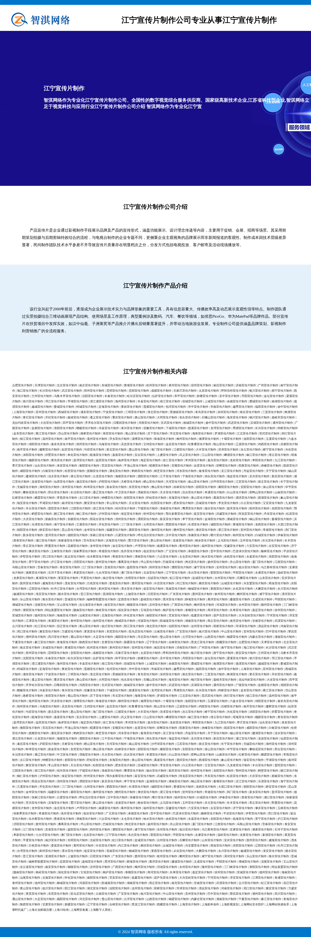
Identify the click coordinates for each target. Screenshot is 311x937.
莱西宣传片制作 (220, 588)
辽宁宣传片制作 (156, 642)
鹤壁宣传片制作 (42, 513)
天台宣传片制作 (139, 503)
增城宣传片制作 (22, 604)
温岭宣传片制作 (287, 572)
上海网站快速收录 (277, 904)
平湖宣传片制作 (49, 503)
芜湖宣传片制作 (113, 594)
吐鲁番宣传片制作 (199, 444)
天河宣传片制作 (176, 481)
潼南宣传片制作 (285, 637)
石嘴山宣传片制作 (213, 417)
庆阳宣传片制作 (243, 845)
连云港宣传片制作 (91, 604)
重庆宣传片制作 (122, 417)
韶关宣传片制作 (237, 508)
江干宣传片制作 (170, 476)
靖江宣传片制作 (170, 401)
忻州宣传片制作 (153, 513)
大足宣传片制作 (103, 637)
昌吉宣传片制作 (192, 492)
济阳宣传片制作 (83, 562)
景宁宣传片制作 (39, 562)
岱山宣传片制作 (68, 433)
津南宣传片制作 (145, 556)
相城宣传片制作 (193, 422)
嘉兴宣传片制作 (217, 460)
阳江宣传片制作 (134, 626)
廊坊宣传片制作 (209, 583)
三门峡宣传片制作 (235, 867)
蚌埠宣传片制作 (94, 487)
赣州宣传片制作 (183, 530)
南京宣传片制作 (89, 385)
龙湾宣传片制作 (220, 428)
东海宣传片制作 (179, 497)
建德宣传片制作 (240, 599)
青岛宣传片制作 (205, 412)
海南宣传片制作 (67, 615)
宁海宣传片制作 (192, 476)
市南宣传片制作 (220, 406)
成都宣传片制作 (161, 390)
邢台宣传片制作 (58, 492)
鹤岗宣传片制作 (142, 471)
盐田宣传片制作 (106, 460)
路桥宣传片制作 (90, 433)
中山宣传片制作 (231, 631)
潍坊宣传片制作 (206, 530)
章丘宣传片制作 (33, 546)
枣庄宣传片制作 (22, 465)
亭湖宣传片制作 (78, 401)
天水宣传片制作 (170, 492)
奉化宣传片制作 (78, 455)
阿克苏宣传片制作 (250, 513)
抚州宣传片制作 (30, 583)
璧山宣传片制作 (170, 637)
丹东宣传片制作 (274, 513)
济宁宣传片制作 (243, 808)
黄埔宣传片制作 (134, 385)
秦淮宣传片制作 (209, 471)
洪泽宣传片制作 (228, 449)
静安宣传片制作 (49, 530)
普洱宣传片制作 (55, 535)
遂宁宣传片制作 (204, 567)
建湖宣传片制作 (36, 476)
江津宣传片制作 (36, 620)
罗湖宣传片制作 (225, 433)
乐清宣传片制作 (42, 524)
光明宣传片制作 (135, 578)
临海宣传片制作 (243, 818)
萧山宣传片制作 (160, 540)
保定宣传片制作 (131, 513)
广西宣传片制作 (182, 604)
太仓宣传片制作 (189, 556)
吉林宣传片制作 (179, 642)
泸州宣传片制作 (109, 513)
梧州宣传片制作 (259, 508)
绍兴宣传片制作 (125, 508)
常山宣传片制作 (116, 503)
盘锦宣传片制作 (150, 599)
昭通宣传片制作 (159, 465)
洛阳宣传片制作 (253, 439)
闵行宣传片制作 (234, 695)
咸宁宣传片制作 (269, 594)
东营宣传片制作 (139, 487)
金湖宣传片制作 (215, 519)
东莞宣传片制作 (116, 631)
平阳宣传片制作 (243, 572)
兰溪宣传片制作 (86, 524)
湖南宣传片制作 (195, 620)
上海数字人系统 (100, 909)
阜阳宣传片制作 (262, 460)
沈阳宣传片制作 (92, 396)
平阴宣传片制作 (285, 599)
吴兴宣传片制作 (259, 476)
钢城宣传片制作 (198, 588)
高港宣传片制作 (223, 497)
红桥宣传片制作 (22, 497)
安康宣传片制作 (240, 829)
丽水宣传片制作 (68, 594)
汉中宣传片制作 (176, 535)
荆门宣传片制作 (237, 792)
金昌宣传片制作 (176, 444)
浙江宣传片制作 (103, 508)
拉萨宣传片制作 (162, 396)
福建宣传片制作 (116, 530)
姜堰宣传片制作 (282, 519)
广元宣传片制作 (176, 551)
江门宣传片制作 (92, 567)
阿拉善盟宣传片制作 (58, 610)
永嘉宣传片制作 (256, 556)
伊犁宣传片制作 (30, 556)
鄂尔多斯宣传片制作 (179, 513)
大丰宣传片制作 (206, 449)
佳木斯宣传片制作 (98, 556)
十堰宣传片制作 (231, 439)
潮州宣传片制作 (36, 637)
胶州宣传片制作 (106, 562)
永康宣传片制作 (265, 572)
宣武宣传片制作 (269, 433)
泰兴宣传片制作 (131, 428)
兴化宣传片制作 (237, 711)
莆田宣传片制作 (139, 530)
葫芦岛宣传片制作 (225, 615)
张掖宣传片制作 (198, 535)
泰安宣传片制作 (70, 567)
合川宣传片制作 (22, 626)
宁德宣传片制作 (148, 508)
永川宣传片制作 (287, 588)
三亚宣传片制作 (272, 412)
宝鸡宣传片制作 (153, 444)
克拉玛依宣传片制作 (25, 422)
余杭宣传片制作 (234, 556)
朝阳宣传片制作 (27, 530)
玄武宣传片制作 (171, 422)
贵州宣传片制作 (253, 631)
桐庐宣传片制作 (173, 610)
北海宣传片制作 (112, 615)
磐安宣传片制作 (94, 503)
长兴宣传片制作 (265, 428)
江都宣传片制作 (183, 449)
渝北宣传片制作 (122, 546)
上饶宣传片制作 (135, 594)
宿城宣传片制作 (192, 401)
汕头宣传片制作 (45, 465)
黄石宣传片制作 (33, 417)
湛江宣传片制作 (228, 530)
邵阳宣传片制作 (206, 487)
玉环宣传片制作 (250, 540)
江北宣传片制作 (247, 433)
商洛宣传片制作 (279, 583)
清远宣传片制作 (268, 626)
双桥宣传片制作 (223, 626)
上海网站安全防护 (252, 904)
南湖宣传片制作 (282, 401)
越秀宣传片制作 (243, 406)
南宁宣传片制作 (231, 647)
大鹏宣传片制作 (265, 588)
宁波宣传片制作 (113, 412)
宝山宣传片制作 (67, 604)
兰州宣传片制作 (42, 396)
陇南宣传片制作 (83, 610)
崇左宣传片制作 (250, 412)
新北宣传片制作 (116, 449)
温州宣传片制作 (52, 439)
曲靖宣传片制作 (78, 417)
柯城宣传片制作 (86, 406)
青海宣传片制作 (67, 642)
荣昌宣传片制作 (240, 893)
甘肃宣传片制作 (112, 642)
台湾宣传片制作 (86, 588)
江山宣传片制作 (212, 455)
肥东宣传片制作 (183, 503)
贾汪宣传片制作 (138, 540)
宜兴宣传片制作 (93, 540)
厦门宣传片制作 (262, 562)
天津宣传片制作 (45, 385)
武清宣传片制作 (285, 620)
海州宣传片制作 (125, 401)
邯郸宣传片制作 (226, 465)
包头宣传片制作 (189, 417)
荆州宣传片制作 (159, 567)
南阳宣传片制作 (156, 615)
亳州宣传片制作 (97, 439)
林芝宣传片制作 (164, 471)
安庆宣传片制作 (234, 840)
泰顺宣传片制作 (195, 610)
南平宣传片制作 (75, 439)
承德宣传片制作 (198, 551)
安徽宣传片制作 (234, 546)
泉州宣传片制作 (179, 385)
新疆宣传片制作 (134, 642)
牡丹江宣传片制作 (62, 588)
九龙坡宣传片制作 (238, 765)
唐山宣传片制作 (145, 417)
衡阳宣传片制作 (89, 465)
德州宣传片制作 (45, 615)
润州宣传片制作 (125, 519)
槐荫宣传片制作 (39, 460)
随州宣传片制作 (271, 604)
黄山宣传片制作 (89, 626)
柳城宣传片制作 (125, 620)
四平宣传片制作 (73, 422)
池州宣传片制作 (103, 620)
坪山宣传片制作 (150, 562)
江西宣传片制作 (285, 562)
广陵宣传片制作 (246, 685)
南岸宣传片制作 (128, 460)
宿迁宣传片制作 (67, 626)
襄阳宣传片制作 (228, 487)
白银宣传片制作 (52, 471)
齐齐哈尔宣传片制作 (98, 422)
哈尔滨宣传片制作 (138, 396)
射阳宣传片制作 (134, 497)
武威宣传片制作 (226, 513)
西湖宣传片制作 (268, 497)
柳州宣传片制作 (186, 439)
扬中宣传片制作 (216, 422)
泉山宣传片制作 (201, 497)
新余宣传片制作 (116, 487)
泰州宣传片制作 (80, 620)
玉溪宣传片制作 (276, 439)
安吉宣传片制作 (145, 455)
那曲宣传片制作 (55, 519)
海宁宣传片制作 (64, 524)
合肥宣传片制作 (22, 385)
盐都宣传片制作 (42, 428)
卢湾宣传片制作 (145, 546)
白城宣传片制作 (265, 535)
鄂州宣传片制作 (246, 770)
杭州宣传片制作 (156, 385)
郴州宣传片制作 (247, 594)
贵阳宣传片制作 (139, 390)
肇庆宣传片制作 (39, 551)
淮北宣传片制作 (157, 412)
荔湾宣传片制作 (83, 460)
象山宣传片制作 (231, 760)
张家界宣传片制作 (85, 551)
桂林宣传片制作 (183, 487)
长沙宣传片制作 (49, 390)
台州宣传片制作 (225, 578)
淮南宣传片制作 (170, 508)
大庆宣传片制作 (33, 519)
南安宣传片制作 (114, 604)
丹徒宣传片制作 (253, 471)
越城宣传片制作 (42, 406)
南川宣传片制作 (209, 631)
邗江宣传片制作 (55, 401)
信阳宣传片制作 (179, 626)
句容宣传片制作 (94, 449)
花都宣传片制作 (78, 546)
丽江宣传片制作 (64, 513)
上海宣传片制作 (23, 412)
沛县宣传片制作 (109, 428)
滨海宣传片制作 (116, 540)
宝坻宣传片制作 (150, 610)
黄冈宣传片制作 (142, 583)
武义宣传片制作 (189, 455)
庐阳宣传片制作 (109, 481)
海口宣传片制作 (27, 390)
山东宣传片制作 (269, 578)
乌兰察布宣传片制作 (274, 567)
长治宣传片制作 (80, 492)
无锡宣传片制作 (27, 487)
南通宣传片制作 (167, 546)
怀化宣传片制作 (134, 615)
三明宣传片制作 (135, 412)
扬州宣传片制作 (217, 562)
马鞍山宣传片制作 (23, 567)
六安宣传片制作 (256, 546)
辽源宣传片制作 (246, 444)
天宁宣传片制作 (276, 471)
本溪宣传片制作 (215, 492)
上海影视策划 (230, 904)
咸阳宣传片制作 (30, 471)
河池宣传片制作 (226, 604)
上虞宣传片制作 (167, 455)
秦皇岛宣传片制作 (62, 444)
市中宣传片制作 (198, 406)
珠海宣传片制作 (164, 439)
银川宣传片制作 (259, 390)
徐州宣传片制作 (285, 610)
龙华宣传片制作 (100, 546)
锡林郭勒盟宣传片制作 (101, 599)
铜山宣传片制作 (259, 519)
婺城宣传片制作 (64, 406)
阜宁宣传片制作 (192, 519)
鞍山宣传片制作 (223, 444)
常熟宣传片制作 (67, 497)
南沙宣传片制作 (113, 578)
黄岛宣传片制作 (61, 460)
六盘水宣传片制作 (241, 701)
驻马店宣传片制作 (140, 631)
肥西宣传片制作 (176, 524)
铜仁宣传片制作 (86, 513)
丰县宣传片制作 (148, 401)
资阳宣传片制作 (33, 610)
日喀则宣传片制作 (125, 422)
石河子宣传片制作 (59, 572)
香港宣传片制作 (122, 556)
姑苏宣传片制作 (72, 449)
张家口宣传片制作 (101, 535)
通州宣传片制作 (283, 422)
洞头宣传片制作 (215, 476)
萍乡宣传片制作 (119, 439)
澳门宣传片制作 (131, 572)
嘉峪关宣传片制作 (283, 417)
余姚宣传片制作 (237, 401)
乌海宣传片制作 (109, 444)
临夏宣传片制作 (201, 615)
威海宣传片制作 (52, 583)
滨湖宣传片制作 (260, 422)
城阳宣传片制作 (220, 524)
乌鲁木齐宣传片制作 (67, 396)
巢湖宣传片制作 (46, 578)
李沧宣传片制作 (228, 503)
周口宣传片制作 (27, 631)
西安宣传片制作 (246, 653)
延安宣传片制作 (204, 513)
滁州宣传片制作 (161, 530)
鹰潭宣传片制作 (192, 508)
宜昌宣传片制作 (112, 465)
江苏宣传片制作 (246, 481)
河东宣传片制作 (186, 471)
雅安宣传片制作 (49, 631)
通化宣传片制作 (119, 471)
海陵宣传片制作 (125, 476)
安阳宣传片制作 (251, 487)
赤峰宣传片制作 (271, 465)
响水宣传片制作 (212, 556)
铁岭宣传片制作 (106, 610)
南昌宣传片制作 (223, 385)
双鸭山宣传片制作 (261, 492)
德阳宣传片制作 (78, 535)
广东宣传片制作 (180, 594)
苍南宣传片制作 (176, 588)
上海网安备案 (79, 909)
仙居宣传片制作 (64, 481)
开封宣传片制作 (55, 417)
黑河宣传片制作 (173, 599)
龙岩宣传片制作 (240, 460)
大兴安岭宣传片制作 (252, 615)
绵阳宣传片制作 (39, 444)
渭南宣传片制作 (148, 492)
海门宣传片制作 (161, 449)
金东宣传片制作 (23, 433)
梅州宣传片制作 (204, 604)
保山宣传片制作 (273, 487)
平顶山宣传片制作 (135, 465)
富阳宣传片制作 (220, 572)
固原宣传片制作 (234, 728)
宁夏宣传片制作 (22, 642)
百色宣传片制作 (97, 583)
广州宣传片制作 (268, 385)
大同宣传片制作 (167, 417)
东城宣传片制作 (112, 385)
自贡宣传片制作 (204, 465)
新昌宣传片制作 (282, 476)
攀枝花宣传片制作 (34, 492)
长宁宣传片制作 (231, 744)
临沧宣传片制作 (153, 551)
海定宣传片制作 (150, 460)
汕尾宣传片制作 (89, 615)
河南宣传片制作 (231, 888)
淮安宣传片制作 (46, 594)
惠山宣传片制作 (139, 449)
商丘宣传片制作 (217, 620)
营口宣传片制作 (52, 556)
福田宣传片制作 (265, 406)
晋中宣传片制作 (220, 551)
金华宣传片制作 (94, 530)
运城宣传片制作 (231, 583)
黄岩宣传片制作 (131, 406)
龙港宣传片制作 (183, 540)
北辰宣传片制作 (153, 572)
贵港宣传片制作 (114, 567)
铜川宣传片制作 (259, 417)
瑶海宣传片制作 (243, 717)
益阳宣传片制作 (137, 567)
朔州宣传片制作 (86, 444)
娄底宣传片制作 (119, 583)
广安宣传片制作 (186, 631)
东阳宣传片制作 (279, 556)
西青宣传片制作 (23, 540)
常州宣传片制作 (195, 460)
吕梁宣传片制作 (125, 535)
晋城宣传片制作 (75, 599)
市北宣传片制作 (180, 433)
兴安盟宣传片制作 (255, 583)
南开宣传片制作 (27, 449)
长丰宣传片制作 (237, 802)
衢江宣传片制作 (46, 433)
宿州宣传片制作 (201, 385)
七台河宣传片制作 (107, 572)
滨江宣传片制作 (246, 781)
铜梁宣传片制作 (237, 637)
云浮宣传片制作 (192, 637)
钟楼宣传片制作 (112, 497)
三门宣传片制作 (131, 524)
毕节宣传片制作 (237, 749)
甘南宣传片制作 (262, 620)
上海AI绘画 (61, 909)
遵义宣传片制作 (100, 417)
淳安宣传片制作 (240, 877)
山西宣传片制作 (215, 637)
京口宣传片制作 (89, 497)
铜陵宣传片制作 (137, 604)
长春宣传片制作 (114, 396)
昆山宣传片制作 (72, 530)
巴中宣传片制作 (276, 631)
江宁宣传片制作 (176, 572)
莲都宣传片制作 (153, 406)
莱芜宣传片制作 (68, 578)
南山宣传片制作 (198, 481)
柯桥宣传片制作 (287, 428)
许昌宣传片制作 (164, 583)
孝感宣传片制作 (109, 551)
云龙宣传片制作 (103, 476)
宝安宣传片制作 (273, 503)
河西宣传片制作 (148, 422)
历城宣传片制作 (206, 503)
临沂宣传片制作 (112, 626)
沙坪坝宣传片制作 (222, 481)
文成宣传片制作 (262, 599)
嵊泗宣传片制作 (234, 455)
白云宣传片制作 (251, 503)
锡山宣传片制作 (240, 733)
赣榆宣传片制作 (86, 428)
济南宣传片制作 (246, 385)
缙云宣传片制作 (279, 455)
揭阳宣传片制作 (125, 637)
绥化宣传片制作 (128, 610)
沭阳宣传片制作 (33, 455)
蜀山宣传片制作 (135, 433)
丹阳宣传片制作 (252, 396)
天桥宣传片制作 (131, 481)
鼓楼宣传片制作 (207, 396)
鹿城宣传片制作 (259, 401)
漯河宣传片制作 (234, 856)
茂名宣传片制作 (75, 583)
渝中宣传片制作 (287, 406)
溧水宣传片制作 (131, 588)
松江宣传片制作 (45, 626)
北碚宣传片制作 (157, 578)
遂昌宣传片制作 (86, 481)
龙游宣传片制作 (42, 481)
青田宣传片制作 (113, 433)
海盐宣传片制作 (237, 476)
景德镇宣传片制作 (181, 412)
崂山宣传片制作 (153, 481)
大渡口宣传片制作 (230, 786)
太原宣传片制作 (209, 390)
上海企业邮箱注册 (40, 909)
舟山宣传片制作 (240, 562)
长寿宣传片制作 (240, 610)
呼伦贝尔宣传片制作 (151, 535)
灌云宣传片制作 (80, 476)
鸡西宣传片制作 (268, 444)
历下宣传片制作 (157, 433)
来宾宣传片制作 (67, 465)
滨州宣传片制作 (159, 604)
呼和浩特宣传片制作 (234, 390)
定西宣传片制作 (128, 599)
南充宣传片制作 (240, 620)
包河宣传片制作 (176, 406)
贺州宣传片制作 (251, 530)
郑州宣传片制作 (94, 390)
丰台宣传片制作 (36, 508)
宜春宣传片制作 (47, 567)
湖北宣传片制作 (156, 626)
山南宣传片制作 (285, 492)
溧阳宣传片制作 (148, 519)
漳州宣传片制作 (72, 487)
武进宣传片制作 (238, 422)
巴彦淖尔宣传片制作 (246, 551)
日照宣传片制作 (157, 594)
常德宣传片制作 (273, 530)
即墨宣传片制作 (55, 546)
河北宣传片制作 (148, 637)
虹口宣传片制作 (180, 578)
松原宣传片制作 (237, 776)
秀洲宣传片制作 (243, 428)
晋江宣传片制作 (90, 594)
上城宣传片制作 (215, 401)
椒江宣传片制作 (256, 455)
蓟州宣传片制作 (109, 588)
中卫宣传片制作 (125, 492)
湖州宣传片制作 (49, 487)
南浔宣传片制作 (72, 503)
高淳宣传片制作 (217, 599)
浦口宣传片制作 (46, 540)
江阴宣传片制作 (80, 508)
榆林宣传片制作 (271, 551)
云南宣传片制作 (164, 631)
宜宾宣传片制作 (179, 615)
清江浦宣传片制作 (101, 401)
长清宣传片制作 (198, 524)
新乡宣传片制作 (33, 535)
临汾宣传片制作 (249, 567)
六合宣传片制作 (167, 556)
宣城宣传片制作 (22, 615)
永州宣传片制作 (249, 604)
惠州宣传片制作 (202, 594)
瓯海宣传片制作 (100, 455)
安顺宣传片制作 (182, 465)
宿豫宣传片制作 (153, 428)
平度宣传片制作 (90, 578)
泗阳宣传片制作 (148, 476)
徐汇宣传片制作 (173, 460)
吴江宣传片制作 (231, 471)
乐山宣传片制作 (30, 599)
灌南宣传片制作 (237, 519)
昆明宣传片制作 (116, 390)
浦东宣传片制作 (90, 412)
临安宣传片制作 (153, 588)
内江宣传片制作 (186, 583)
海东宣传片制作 (237, 417)
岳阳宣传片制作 (282, 508)
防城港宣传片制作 (171, 620)
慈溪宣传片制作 (198, 428)
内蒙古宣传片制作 (261, 637)
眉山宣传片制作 (80, 637)
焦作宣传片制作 (131, 551)
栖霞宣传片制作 (45, 497)
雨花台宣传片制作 (101, 519)
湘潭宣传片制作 (209, 439)
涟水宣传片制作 (58, 476)
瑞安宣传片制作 (27, 503)
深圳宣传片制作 (227, 412)
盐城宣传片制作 (202, 578)
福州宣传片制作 (212, 546)
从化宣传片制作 (243, 588)
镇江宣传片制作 (30, 439)
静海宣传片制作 (195, 599)
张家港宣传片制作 (69, 540)
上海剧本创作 (210, 904)
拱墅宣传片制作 (55, 455)
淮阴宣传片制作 (64, 428)
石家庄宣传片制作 (185, 390)
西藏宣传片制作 (226, 642)
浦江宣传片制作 (246, 738)
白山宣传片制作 (237, 492)
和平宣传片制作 (184, 396)
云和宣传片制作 (153, 524)
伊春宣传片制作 (287, 535)
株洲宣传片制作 (237, 674)
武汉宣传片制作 (72, 390)
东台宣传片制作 (198, 572)
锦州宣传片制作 (243, 535)
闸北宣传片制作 (195, 562)
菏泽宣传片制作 (246, 626)
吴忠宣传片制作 (131, 444)
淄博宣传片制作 (142, 439)
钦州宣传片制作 (225, 594)
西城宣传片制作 (68, 412)
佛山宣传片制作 (161, 487)
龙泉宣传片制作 (23, 578)
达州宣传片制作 (201, 626)
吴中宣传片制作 (229, 396)
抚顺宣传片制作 (97, 471)
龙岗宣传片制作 (265, 524)
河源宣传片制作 (148, 620)
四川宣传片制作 (58, 637)
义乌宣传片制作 (227, 540)
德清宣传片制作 (246, 663)
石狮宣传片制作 (247, 578)
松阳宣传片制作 (161, 503)
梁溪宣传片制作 (237, 658)
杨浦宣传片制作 (23, 594)
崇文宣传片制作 (268, 481)
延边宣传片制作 (75, 556)
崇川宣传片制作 (33, 401)
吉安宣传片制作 (279, 546)
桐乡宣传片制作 (205, 540)
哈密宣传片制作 (75, 471)
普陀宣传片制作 (58, 508)
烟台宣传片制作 (215, 508)
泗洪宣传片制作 (246, 497)
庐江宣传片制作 (61, 562)
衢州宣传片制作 (189, 546)
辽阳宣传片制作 (39, 588)
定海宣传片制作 (109, 406)
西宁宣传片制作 (282, 390)
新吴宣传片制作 (170, 519)
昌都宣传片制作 (231, 706)
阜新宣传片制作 (83, 572)
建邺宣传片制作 (49, 449)
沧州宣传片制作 (226, 567)
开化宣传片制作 (109, 524)
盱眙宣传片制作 (156, 497)
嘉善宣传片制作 (122, 455)
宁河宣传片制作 (277, 615)
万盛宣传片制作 (72, 631)
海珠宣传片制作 (202, 433)
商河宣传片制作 (217, 610)
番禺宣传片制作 (128, 562)
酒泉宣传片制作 (36, 572)
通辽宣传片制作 (103, 492)
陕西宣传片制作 (89, 642)
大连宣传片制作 (50, 422)
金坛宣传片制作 (274, 396)
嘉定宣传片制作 (262, 610)
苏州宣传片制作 (46, 412)
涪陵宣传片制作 (45, 604)
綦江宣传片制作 (45, 642)
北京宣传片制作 (67, 385)
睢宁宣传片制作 (273, 449)
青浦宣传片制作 (58, 620)
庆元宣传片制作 (272, 540)
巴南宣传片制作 (173, 562)
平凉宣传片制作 (233, 813)
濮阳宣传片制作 (182, 567)
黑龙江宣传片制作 (202, 642)
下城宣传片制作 (176, 428)
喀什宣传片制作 (220, 535)
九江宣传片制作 (285, 460)
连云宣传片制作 (251, 449)
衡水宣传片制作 (52, 599)
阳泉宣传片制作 (249, 465)
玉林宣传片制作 (61, 551)
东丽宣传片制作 (78, 519)
